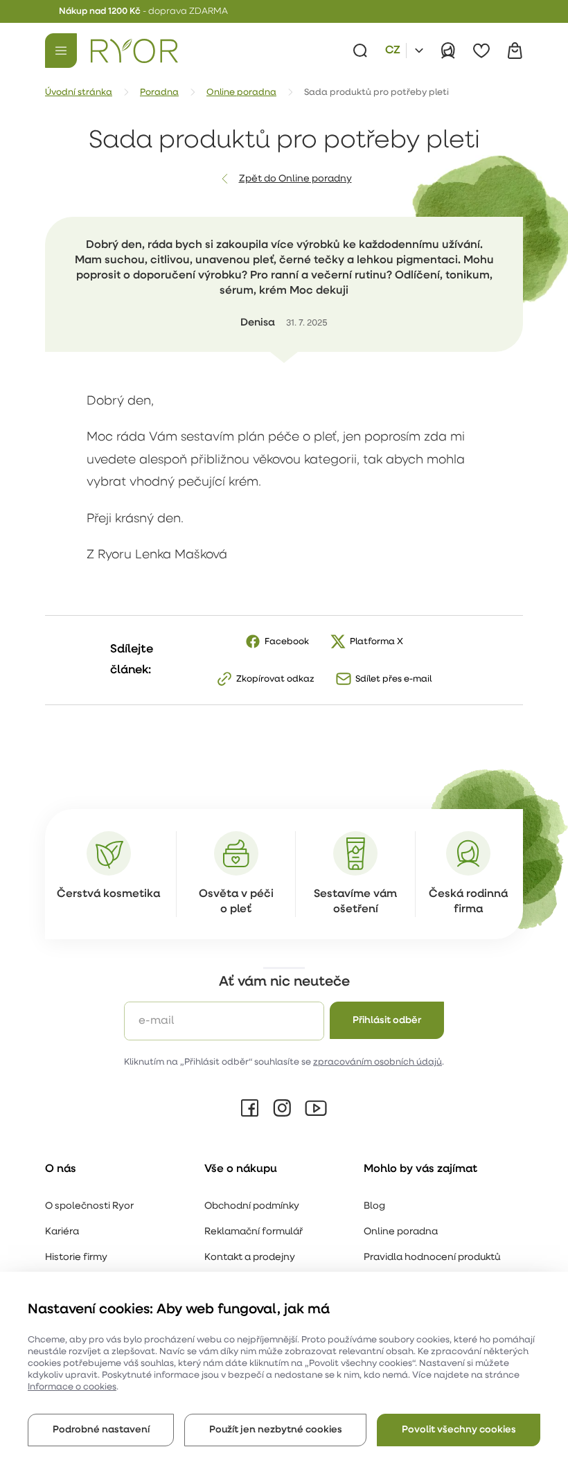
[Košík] (514, 50)
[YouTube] (316, 1108)
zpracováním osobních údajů (377, 1062)
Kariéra (62, 1232)
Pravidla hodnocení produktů (432, 1257)
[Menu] (61, 50)
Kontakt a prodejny (249, 1257)
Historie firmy (76, 1257)
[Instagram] (282, 1108)
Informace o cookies (72, 1387)
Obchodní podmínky (251, 1206)
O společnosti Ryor (89, 1206)
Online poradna (401, 1232)
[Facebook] (250, 1108)
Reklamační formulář (253, 1232)
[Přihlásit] (448, 50)
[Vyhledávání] (360, 50)
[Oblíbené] (481, 50)
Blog (374, 1206)
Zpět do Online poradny (295, 179)
